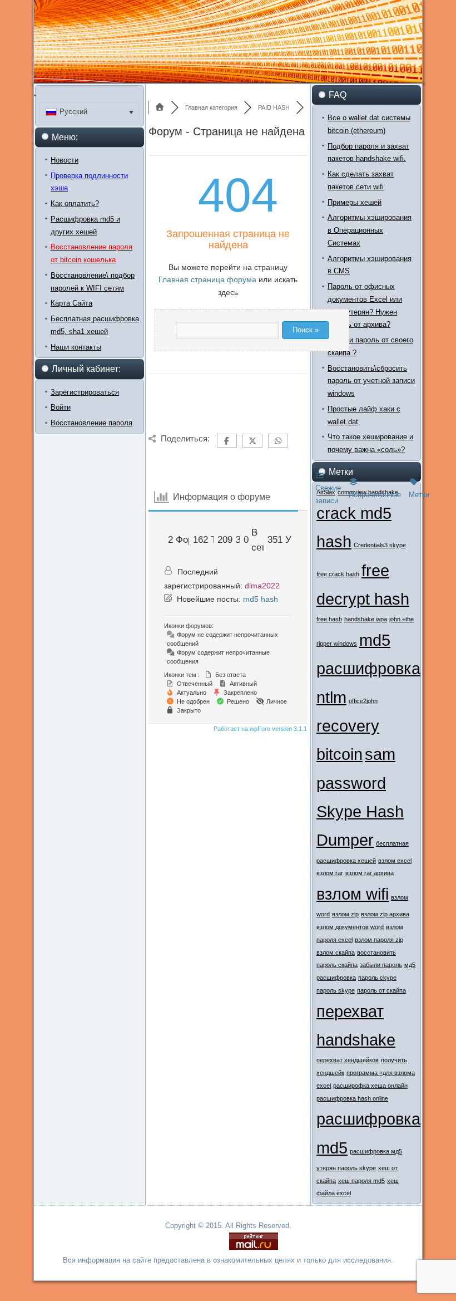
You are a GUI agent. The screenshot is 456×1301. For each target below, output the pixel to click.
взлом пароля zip (379, 939)
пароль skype (335, 990)
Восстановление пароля (91, 423)
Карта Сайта (71, 303)
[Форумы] (160, 107)
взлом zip (345, 914)
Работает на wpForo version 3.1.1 (259, 728)
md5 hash (260, 599)
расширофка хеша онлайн (370, 1085)
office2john (363, 701)
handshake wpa (365, 619)
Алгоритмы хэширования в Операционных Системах (370, 230)
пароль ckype (377, 977)
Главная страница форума (207, 279)
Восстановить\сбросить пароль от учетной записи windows (371, 381)
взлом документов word (350, 927)
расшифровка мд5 (376, 1151)
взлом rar (329, 873)
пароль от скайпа (381, 990)
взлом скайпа (335, 952)
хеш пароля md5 (361, 1180)
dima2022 (262, 585)
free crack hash (337, 574)
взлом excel (395, 860)
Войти (61, 407)
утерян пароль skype (346, 1168)
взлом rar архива (369, 873)
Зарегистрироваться (85, 392)
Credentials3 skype (380, 545)
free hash (329, 619)
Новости (64, 160)
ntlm (331, 697)
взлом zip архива (385, 914)
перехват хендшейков (347, 1060)
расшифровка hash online (352, 1098)
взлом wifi (352, 894)
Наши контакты (76, 347)
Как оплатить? (75, 203)
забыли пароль (381, 964)
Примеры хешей (354, 202)
